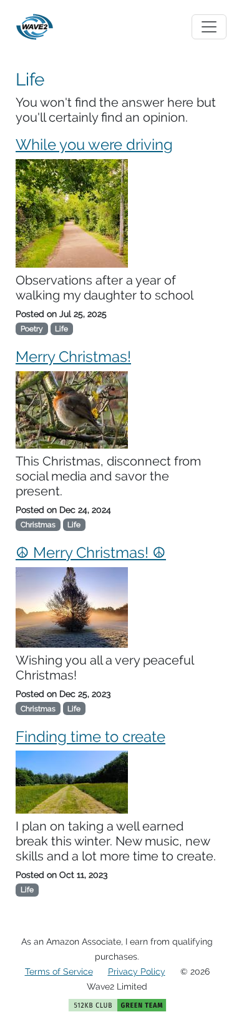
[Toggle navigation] (209, 26)
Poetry (32, 328)
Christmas (38, 524)
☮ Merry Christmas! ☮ (91, 552)
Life (61, 328)
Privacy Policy (136, 971)
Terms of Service (59, 971)
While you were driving (94, 144)
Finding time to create (90, 737)
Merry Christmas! (73, 357)
